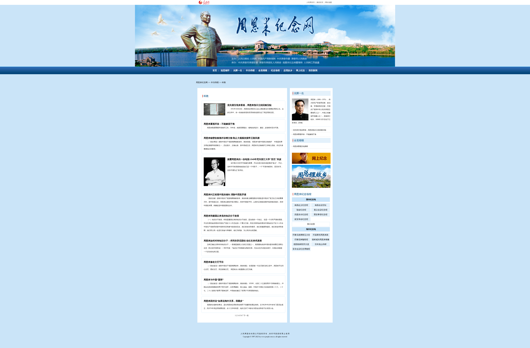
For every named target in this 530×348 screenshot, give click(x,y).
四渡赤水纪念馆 (301, 215)
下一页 (246, 315)
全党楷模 (262, 70)
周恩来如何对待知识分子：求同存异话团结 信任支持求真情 (233, 241)
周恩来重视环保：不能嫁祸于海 (219, 124)
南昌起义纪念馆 (301, 205)
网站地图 (328, 2)
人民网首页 (310, 2)
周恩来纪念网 (202, 82)
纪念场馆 (275, 70)
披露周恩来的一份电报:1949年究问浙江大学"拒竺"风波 (254, 159)
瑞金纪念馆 (301, 210)
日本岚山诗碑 (320, 244)
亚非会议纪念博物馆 (301, 249)
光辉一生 (237, 70)
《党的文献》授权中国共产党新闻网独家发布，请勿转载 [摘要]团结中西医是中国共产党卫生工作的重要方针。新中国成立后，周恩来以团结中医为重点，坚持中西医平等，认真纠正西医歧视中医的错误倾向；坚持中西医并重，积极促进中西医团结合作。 (243, 201)
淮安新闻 (313, 70)
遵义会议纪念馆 (320, 210)
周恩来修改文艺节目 (214, 262)
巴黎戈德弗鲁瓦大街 (301, 235)
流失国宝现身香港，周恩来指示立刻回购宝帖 (249, 105)
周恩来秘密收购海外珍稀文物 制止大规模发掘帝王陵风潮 (231, 138)
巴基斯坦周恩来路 (320, 235)
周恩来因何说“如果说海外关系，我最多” (223, 301)
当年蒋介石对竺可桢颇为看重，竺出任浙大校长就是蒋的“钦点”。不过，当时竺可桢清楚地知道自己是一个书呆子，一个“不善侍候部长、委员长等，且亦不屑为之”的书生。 (255, 166)
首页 (215, 70)
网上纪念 (300, 70)
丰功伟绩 (250, 70)
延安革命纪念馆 (301, 219)
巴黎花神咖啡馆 (301, 240)
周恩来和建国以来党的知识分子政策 (221, 216)
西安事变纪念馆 (320, 215)
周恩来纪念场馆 (302, 194)
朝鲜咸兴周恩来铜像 (320, 240)
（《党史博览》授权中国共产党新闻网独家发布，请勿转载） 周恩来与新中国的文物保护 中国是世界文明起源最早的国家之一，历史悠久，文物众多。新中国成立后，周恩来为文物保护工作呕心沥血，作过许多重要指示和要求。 (243, 145)
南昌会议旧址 (320, 205)
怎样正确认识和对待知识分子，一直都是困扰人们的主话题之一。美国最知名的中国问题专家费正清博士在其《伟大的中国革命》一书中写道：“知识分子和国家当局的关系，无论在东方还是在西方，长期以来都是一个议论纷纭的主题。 (243, 248)
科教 (224, 82)
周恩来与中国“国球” (214, 279)
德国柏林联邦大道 (301, 244)
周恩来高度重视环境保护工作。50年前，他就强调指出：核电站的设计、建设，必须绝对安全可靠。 (243, 128)
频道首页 (320, 2)
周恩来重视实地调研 (300, 146)
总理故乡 (287, 70)
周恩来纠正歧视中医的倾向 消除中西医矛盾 (225, 194)
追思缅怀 (225, 70)
